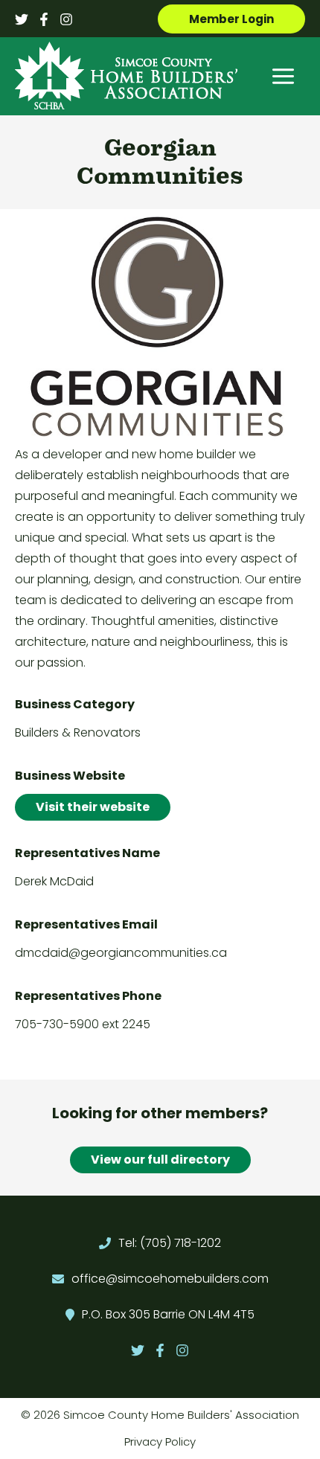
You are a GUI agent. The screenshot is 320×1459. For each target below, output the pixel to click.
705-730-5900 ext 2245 (82, 1024)
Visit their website (93, 806)
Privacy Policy (160, 1441)
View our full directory (160, 1159)
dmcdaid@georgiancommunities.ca (121, 952)
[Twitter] (21, 19)
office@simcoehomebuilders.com (170, 1278)
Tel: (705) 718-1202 (169, 1242)
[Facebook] (44, 19)
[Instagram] (66, 19)
